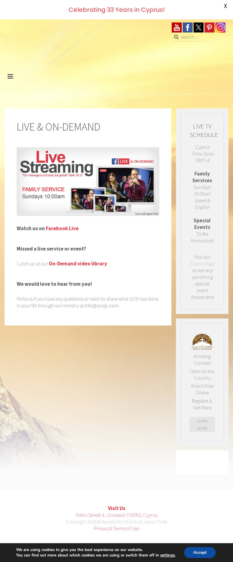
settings (167, 555)
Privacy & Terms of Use (116, 528)
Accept (200, 552)
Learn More (202, 424)
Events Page (202, 263)
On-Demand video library (78, 263)
